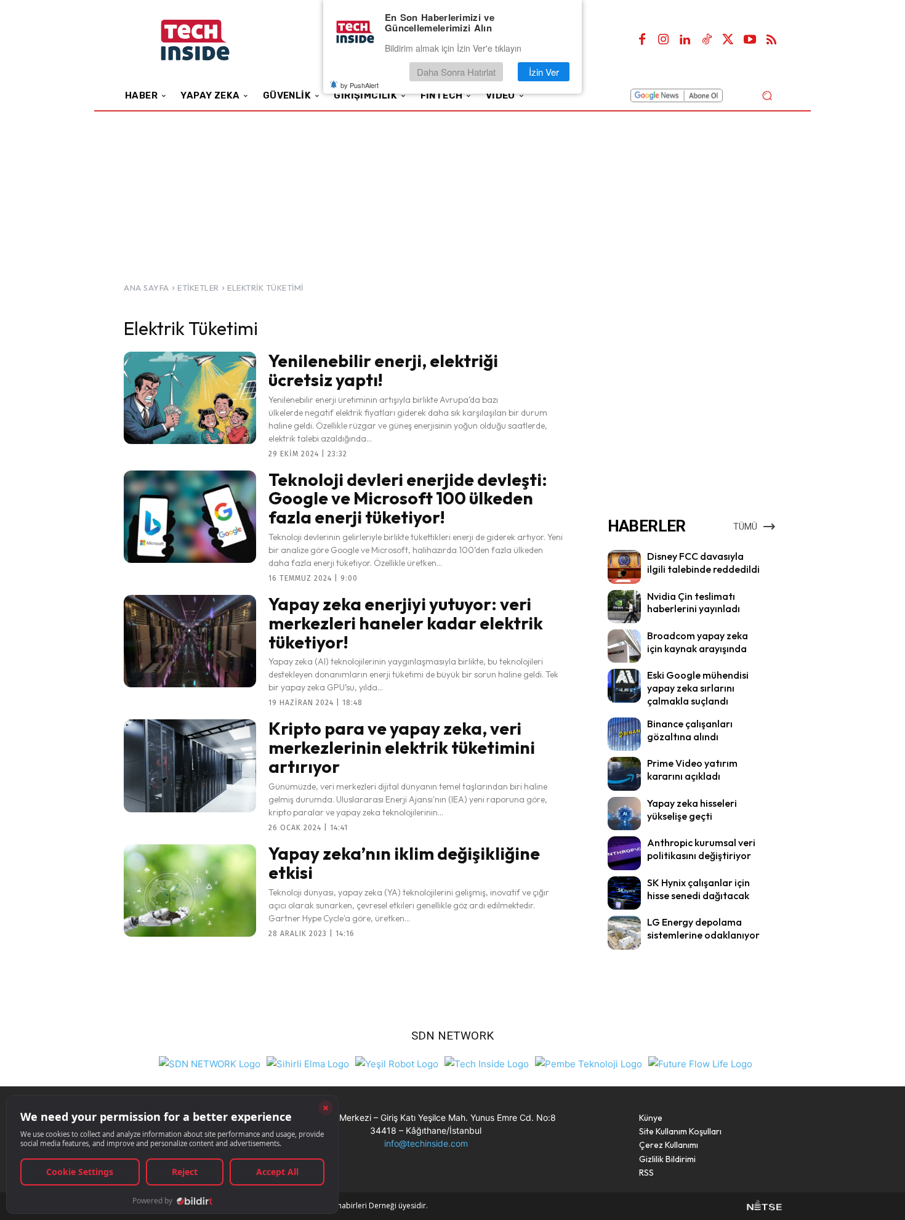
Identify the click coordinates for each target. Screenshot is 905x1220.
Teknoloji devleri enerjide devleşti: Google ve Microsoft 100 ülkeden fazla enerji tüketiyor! (407, 498)
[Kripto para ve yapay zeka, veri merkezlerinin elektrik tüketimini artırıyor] (190, 765)
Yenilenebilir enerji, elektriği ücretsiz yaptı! (383, 370)
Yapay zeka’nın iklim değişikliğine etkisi (404, 862)
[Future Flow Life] (700, 1062)
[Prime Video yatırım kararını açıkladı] (624, 773)
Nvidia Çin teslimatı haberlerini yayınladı (693, 602)
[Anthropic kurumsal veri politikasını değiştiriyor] (624, 853)
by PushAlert (359, 85)
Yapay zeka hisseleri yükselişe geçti (692, 809)
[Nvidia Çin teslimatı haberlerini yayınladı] (624, 606)
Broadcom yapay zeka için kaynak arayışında (697, 642)
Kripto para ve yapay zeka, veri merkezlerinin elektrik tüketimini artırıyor (401, 747)
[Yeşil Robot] (396, 1062)
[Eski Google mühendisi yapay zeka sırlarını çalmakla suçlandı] (624, 685)
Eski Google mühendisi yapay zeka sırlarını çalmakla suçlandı (698, 688)
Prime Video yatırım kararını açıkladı (692, 769)
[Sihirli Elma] (308, 1062)
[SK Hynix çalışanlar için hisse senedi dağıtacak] (624, 893)
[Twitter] (728, 40)
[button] (766, 95)
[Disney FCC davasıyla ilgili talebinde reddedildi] (624, 566)
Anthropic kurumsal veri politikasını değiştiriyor (701, 849)
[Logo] (212, 40)
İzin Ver (544, 71)
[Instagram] (664, 40)
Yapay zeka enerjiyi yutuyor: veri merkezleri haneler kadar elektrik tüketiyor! (405, 623)
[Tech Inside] (486, 1062)
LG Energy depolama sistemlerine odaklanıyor (703, 928)
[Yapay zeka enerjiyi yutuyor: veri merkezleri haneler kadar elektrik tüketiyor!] (190, 641)
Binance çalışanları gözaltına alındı (690, 730)
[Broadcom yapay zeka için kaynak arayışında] (624, 646)
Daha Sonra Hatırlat (456, 71)
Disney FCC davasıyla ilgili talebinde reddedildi (703, 562)
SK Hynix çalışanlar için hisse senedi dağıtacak (698, 889)
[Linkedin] (685, 40)
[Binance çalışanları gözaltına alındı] (624, 734)
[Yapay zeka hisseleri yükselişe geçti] (624, 813)
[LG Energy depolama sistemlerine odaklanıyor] (624, 932)
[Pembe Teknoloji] (588, 1062)
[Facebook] (642, 40)
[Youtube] (750, 40)
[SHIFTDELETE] (209, 1062)
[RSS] (771, 40)
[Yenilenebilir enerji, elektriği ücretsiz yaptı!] (190, 398)
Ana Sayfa (146, 288)
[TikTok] (707, 40)
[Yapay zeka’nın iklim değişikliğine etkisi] (190, 890)
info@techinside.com (426, 1143)
